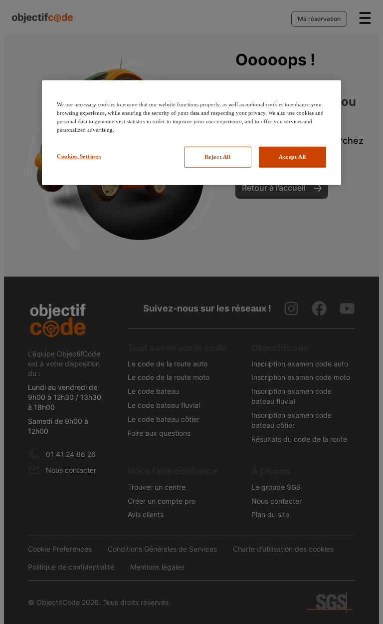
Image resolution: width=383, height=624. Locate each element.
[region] (191, 132)
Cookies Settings (79, 156)
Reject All (217, 156)
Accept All (292, 156)
